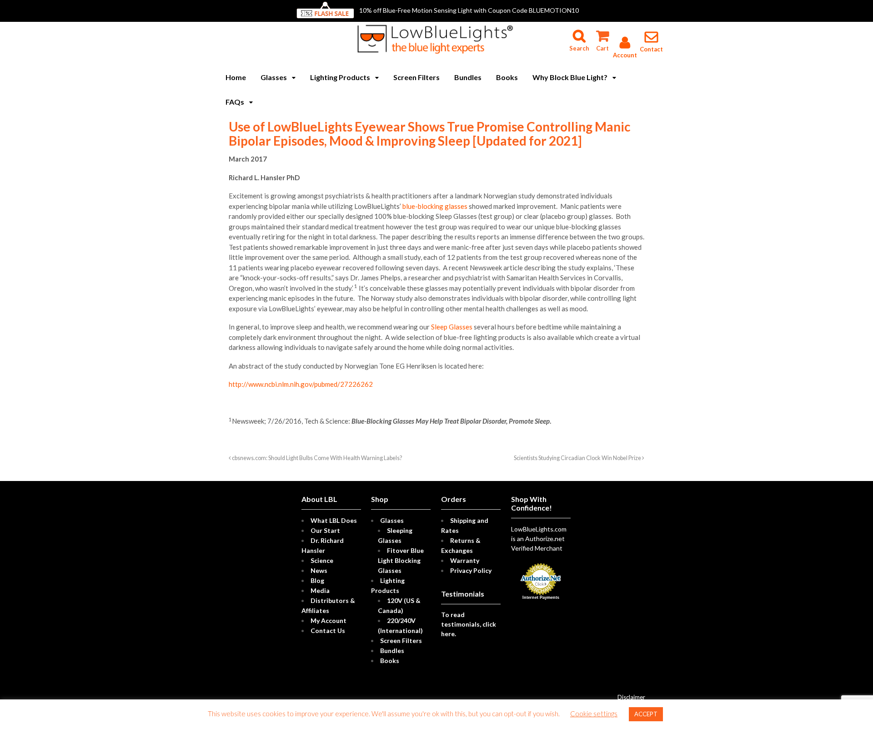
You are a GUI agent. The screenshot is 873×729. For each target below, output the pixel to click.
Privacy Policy (471, 570)
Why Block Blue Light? (569, 77)
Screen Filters (416, 77)
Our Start (325, 530)
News (319, 570)
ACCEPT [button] (645, 714)
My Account (328, 620)
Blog (317, 580)
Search (579, 32)
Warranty (464, 560)
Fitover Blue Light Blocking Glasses (401, 560)
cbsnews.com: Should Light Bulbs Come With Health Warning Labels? (316, 458)
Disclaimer (631, 697)
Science (322, 560)
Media (320, 590)
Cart (602, 32)
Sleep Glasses (451, 327)
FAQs (235, 101)
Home (236, 77)
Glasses (274, 77)
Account (625, 55)
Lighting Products (340, 77)
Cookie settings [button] (593, 713)
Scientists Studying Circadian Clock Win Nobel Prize (578, 458)
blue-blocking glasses (434, 206)
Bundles (468, 77)
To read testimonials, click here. (468, 624)
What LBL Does (334, 520)
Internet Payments (540, 597)
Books (507, 77)
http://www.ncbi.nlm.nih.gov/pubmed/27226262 (301, 384)
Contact (651, 49)
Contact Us (328, 630)
